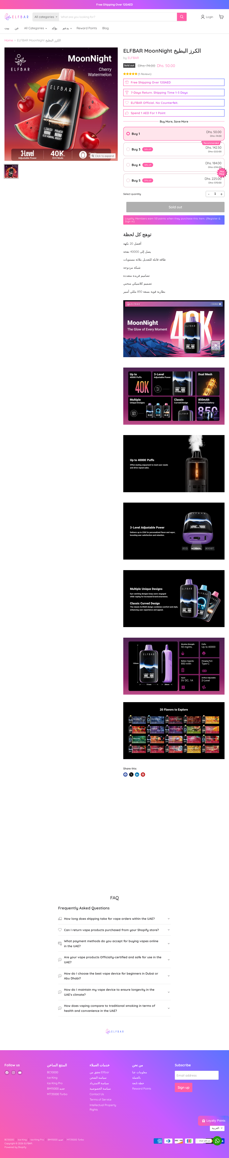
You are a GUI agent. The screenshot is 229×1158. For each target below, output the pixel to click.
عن (17, 28)
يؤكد (54, 28)
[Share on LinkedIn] (137, 774)
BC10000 (52, 1072)
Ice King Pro (55, 1083)
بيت (6, 28)
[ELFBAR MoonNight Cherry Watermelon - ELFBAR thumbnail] (11, 171)
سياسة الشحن (98, 1077)
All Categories (34, 28)
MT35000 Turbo (57, 1094)
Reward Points (87, 28)
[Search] (182, 17)
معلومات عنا (139, 1072)
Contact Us (97, 1094)
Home (8, 40)
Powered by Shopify (15, 1147)
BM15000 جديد (56, 1088)
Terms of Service (100, 1099)
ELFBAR (133, 58)
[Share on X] (131, 774)
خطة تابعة (138, 1083)
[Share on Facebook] (125, 774)
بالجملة (136, 1077)
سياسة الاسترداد (99, 1083)
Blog (105, 28)
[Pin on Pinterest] (143, 774)
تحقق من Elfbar (99, 1072)
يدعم (66, 28)
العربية (215, 1128)
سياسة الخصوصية (100, 1088)
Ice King (52, 1077)
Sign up (183, 1087)
